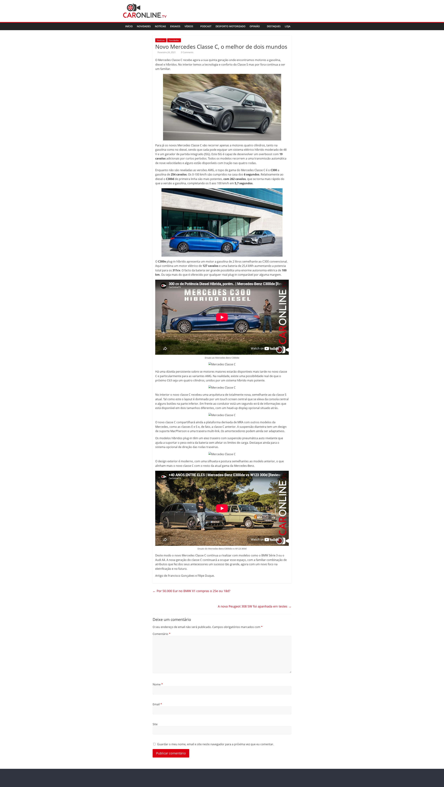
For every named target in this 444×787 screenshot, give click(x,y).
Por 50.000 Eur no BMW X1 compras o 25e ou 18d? (191, 591)
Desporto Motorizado (230, 26)
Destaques (274, 26)
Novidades (144, 26)
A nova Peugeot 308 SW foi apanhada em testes (254, 606)
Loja (287, 26)
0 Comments (187, 52)
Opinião (255, 26)
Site (155, 724)
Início (129, 26)
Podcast (205, 26)
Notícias (160, 26)
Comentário (161, 634)
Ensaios (175, 26)
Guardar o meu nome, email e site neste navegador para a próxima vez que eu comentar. (215, 744)
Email (157, 704)
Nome (158, 684)
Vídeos (189, 26)
